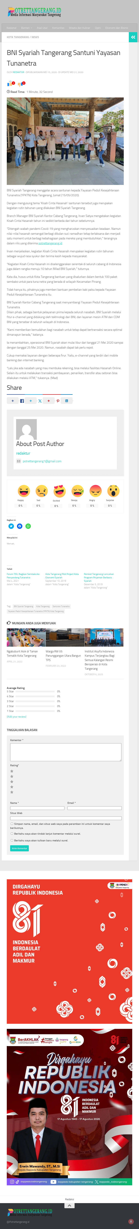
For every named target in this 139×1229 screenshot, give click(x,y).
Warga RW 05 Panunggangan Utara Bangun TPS (63, 656)
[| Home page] (35, 12)
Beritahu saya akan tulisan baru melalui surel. (41, 840)
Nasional (11, 27)
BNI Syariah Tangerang (23, 606)
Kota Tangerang (18, 37)
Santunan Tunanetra (61, 606)
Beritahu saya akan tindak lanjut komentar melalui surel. (47, 833)
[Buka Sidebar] (133, 37)
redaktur (18, 72)
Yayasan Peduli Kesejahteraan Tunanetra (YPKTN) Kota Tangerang (36, 611)
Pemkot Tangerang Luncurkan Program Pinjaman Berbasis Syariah (99, 577)
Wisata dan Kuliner (79, 27)
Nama (14, 803)
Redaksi (69, 1199)
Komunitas (58, 27)
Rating (14, 765)
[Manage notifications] (131, 1221)
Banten (25, 27)
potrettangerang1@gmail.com (42, 461)
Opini (98, 27)
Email (71, 803)
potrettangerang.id (50, 243)
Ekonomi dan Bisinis (116, 27)
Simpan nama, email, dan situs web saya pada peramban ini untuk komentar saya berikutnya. (60, 826)
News (35, 37)
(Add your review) (16, 716)
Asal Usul (42, 27)
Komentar (16, 740)
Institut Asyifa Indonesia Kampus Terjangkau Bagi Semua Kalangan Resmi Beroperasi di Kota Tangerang (100, 660)
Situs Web (16, 813)
